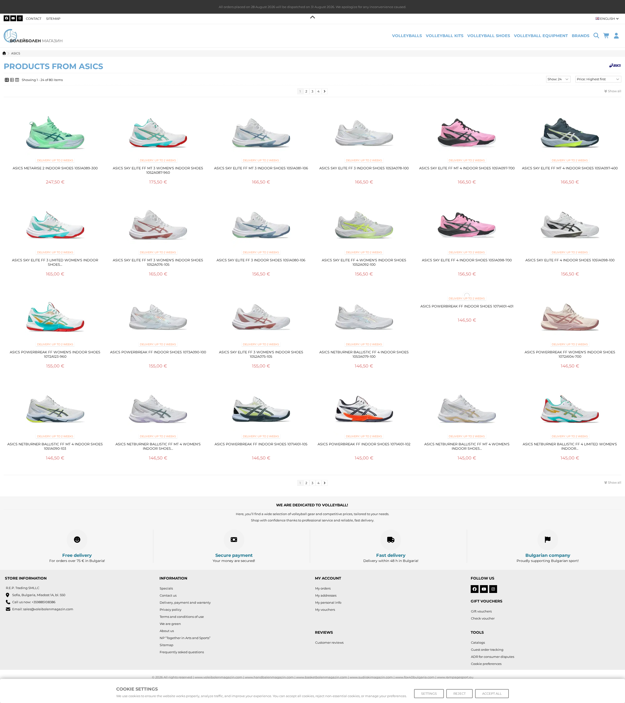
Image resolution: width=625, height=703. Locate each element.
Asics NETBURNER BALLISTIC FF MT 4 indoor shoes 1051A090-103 (55, 446)
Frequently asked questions (182, 652)
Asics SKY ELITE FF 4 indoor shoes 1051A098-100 (570, 260)
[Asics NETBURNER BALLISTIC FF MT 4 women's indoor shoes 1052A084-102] (467, 410)
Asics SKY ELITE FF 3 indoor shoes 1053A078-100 (364, 168)
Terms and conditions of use (182, 617)
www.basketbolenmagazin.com (321, 677)
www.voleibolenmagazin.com (218, 677)
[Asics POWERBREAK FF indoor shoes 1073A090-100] (158, 318)
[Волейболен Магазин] (33, 35)
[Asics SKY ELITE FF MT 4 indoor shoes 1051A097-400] (570, 134)
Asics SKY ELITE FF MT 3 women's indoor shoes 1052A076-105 (158, 262)
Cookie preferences (486, 664)
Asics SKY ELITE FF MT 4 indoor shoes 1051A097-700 (467, 168)
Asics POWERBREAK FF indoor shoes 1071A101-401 (466, 306)
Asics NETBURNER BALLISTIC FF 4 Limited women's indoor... (570, 446)
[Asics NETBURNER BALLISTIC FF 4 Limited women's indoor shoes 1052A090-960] (570, 410)
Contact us (168, 595)
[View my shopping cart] (606, 35)
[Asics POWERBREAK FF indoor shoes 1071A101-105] (261, 410)
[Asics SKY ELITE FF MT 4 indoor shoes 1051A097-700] (467, 134)
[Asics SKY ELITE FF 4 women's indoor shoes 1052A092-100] (364, 226)
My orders (323, 588)
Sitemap (53, 18)
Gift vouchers (481, 611)
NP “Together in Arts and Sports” (185, 638)
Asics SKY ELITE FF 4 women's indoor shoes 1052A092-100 (364, 262)
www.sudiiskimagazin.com (371, 677)
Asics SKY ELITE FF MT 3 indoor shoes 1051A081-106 (261, 168)
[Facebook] (7, 18)
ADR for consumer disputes (492, 657)
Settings (429, 693)
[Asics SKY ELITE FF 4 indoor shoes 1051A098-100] (570, 226)
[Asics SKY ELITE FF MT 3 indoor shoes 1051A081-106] (261, 134)
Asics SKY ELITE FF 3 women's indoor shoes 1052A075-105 (261, 354)
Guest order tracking (487, 650)
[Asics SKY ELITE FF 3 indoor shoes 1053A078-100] (364, 134)
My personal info (328, 602)
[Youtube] (13, 18)
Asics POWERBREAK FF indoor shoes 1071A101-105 (261, 444)
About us (167, 631)
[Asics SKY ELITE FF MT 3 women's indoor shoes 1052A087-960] (158, 134)
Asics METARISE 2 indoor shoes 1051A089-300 (55, 168)
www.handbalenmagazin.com (269, 677)
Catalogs (478, 642)
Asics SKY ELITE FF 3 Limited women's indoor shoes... (55, 262)
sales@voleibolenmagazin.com (48, 609)
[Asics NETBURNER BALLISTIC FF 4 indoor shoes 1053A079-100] (364, 318)
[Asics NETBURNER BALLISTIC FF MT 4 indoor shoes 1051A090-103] (55, 410)
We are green (170, 624)
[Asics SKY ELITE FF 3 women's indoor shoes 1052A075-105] (261, 318)
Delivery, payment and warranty (185, 602)
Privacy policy (170, 609)
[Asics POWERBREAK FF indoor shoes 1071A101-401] (467, 295)
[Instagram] (20, 18)
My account (328, 578)
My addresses (325, 595)
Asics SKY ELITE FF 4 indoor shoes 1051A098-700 (467, 260)
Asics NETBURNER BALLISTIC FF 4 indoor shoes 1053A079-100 (364, 354)
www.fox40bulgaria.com (415, 677)
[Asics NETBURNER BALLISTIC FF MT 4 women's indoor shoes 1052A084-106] (158, 410)
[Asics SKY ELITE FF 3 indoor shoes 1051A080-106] (261, 226)
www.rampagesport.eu (455, 677)
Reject (459, 693)
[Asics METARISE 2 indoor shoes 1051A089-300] (55, 134)
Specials (166, 588)
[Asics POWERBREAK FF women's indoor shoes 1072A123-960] (55, 318)
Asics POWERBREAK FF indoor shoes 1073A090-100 (158, 352)
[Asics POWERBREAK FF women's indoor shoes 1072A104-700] (570, 318)
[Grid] (7, 80)
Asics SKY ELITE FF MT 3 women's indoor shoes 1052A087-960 (158, 170)
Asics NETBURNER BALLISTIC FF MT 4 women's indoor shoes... (158, 446)
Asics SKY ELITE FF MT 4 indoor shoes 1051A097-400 (570, 168)
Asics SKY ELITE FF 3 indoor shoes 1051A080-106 (261, 260)
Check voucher (483, 618)
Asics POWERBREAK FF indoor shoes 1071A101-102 (364, 444)
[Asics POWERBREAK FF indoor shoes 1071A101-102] (364, 410)
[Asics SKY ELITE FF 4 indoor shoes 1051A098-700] (467, 226)
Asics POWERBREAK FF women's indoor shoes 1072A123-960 (55, 354)
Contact (33, 18)
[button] (580, 35)
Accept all (492, 693)
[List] (12, 80)
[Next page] (325, 91)
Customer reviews (329, 642)
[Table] (17, 80)
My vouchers (325, 609)
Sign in (616, 35)
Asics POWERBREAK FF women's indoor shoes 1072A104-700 (570, 354)
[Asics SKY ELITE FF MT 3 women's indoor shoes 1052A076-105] (158, 226)
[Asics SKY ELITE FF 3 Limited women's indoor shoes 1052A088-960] (55, 226)
